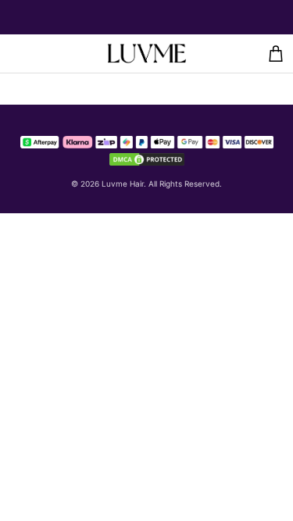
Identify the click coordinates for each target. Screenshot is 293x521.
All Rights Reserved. (185, 183)
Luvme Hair (123, 183)
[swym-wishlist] (42, 53)
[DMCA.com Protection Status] (146, 158)
